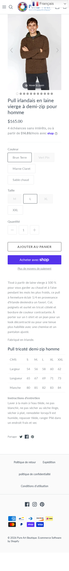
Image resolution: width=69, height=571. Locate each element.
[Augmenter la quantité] (34, 229)
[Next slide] (57, 50)
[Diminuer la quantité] (12, 229)
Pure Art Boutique (27, 537)
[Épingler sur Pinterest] (32, 437)
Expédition (49, 462)
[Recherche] (12, 7)
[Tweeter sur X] (21, 437)
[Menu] (4, 7)
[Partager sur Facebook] (27, 437)
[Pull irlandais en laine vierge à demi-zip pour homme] (17, 94)
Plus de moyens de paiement (34, 268)
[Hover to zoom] (34, 52)
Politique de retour (25, 462)
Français (46, 4)
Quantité (14, 221)
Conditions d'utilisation (34, 486)
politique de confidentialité (34, 474)
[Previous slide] (11, 50)
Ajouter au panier (34, 246)
